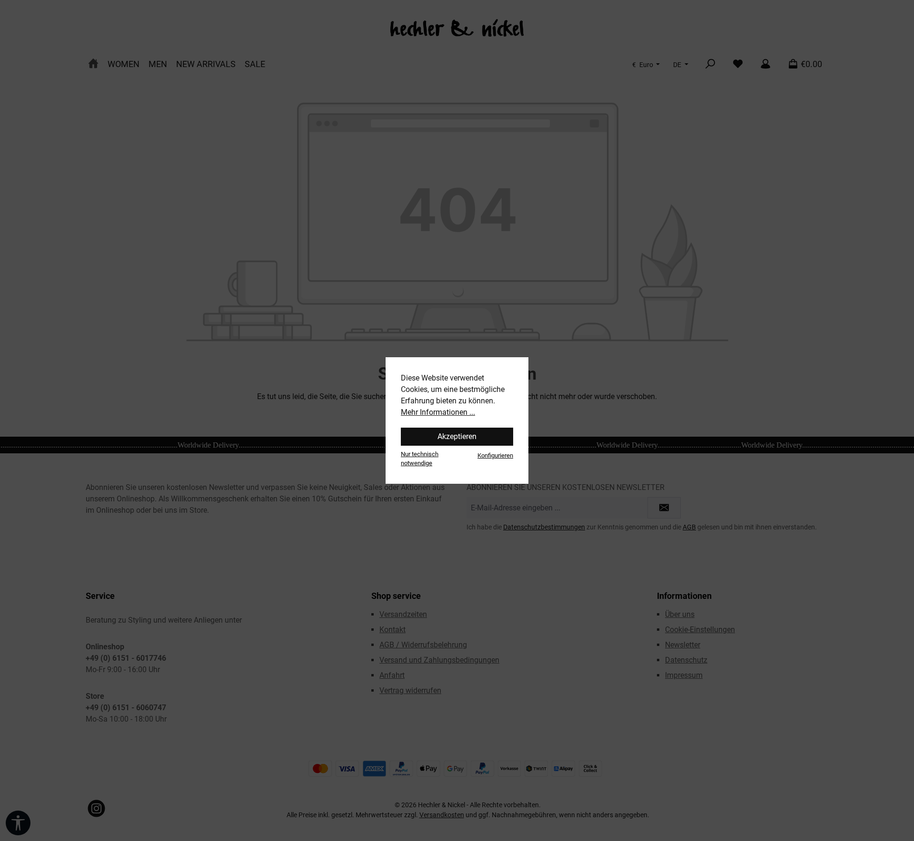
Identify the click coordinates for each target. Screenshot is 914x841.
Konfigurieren (495, 455)
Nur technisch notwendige (419, 458)
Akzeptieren (457, 436)
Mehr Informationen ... (438, 412)
